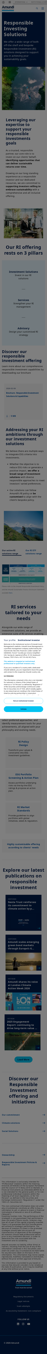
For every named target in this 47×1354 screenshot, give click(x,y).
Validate (23, 709)
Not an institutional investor (23, 701)
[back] (40, 689)
